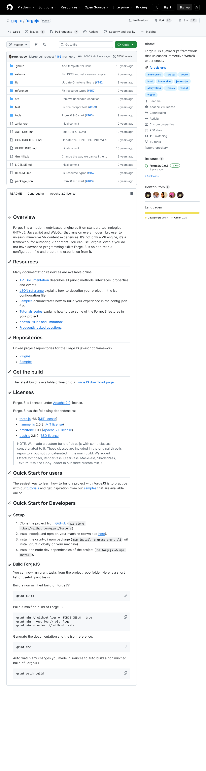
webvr (151, 94)
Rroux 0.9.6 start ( (74, 115)
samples (90, 488)
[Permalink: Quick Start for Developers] (10, 503)
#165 (58, 56)
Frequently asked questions (40, 327)
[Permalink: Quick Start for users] (10, 473)
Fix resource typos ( (75, 90)
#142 (99, 82)
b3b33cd (89, 56)
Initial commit (70, 123)
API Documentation (35, 280)
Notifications (140, 20)
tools (18, 115)
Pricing (141, 7)
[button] (126, 595)
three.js (25, 419)
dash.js (25, 436)
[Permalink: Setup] (10, 515)
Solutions (46, 7)
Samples (26, 301)
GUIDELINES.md (26, 148)
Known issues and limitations (41, 322)
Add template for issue (77, 66)
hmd (150, 81)
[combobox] (87, 45)
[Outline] (131, 193)
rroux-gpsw (19, 56)
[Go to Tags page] (44, 44)
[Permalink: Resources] (10, 261)
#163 (89, 115)
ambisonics (154, 74)
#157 (91, 90)
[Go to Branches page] (36, 44)
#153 (92, 107)
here (101, 534)
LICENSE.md (23, 164)
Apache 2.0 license (57, 430)
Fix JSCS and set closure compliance (86, 74)
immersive (164, 81)
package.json (24, 181)
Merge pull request (41, 56)
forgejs (32, 20)
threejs (171, 87)
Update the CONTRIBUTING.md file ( (86, 140)
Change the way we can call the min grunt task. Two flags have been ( (108, 156)
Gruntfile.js (22, 156)
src (17, 99)
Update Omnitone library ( (79, 82)
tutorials (33, 488)
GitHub (60, 523)
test (17, 107)
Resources (69, 7)
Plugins (25, 356)
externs (20, 74)
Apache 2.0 (61, 403)
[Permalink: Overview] (10, 217)
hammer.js (27, 424)
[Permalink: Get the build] (10, 372)
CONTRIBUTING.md (28, 140)
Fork (164, 20)
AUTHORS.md (24, 131)
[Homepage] (9, 7)
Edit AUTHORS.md (74, 131)
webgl (184, 87)
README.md (23, 173)
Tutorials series (31, 311)
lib (16, 82)
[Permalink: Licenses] (10, 392)
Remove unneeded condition (80, 99)
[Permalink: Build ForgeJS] (10, 564)
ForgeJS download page (95, 382)
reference (21, 90)
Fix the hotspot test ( (75, 107)
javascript (182, 81)
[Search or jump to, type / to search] (155, 7)
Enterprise (120, 7)
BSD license (50, 436)
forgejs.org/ (158, 67)
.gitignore (21, 123)
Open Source (95, 7)
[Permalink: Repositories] (10, 337)
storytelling (154, 87)
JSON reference (32, 290)
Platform (24, 7)
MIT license (47, 419)
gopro (16, 20)
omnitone (27, 430)
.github (19, 66)
